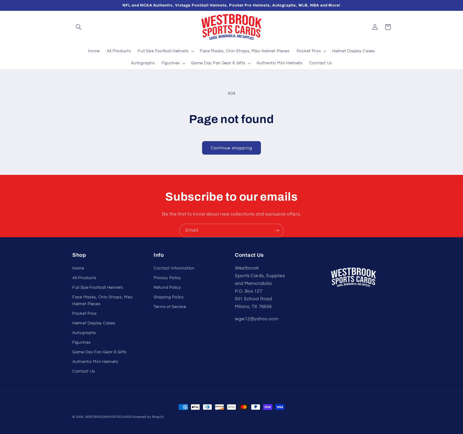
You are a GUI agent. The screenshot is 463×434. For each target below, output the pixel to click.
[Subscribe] (277, 230)
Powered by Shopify (147, 417)
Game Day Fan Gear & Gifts (99, 352)
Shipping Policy (169, 297)
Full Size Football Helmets (97, 287)
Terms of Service (170, 307)
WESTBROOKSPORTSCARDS (108, 417)
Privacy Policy (167, 278)
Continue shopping (231, 148)
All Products (84, 278)
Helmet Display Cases (93, 323)
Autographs (84, 333)
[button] (78, 27)
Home (78, 268)
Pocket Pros (84, 313)
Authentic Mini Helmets (95, 362)
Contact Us (83, 371)
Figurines (81, 342)
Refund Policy (167, 287)
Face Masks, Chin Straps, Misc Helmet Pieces (102, 300)
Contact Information (174, 268)
